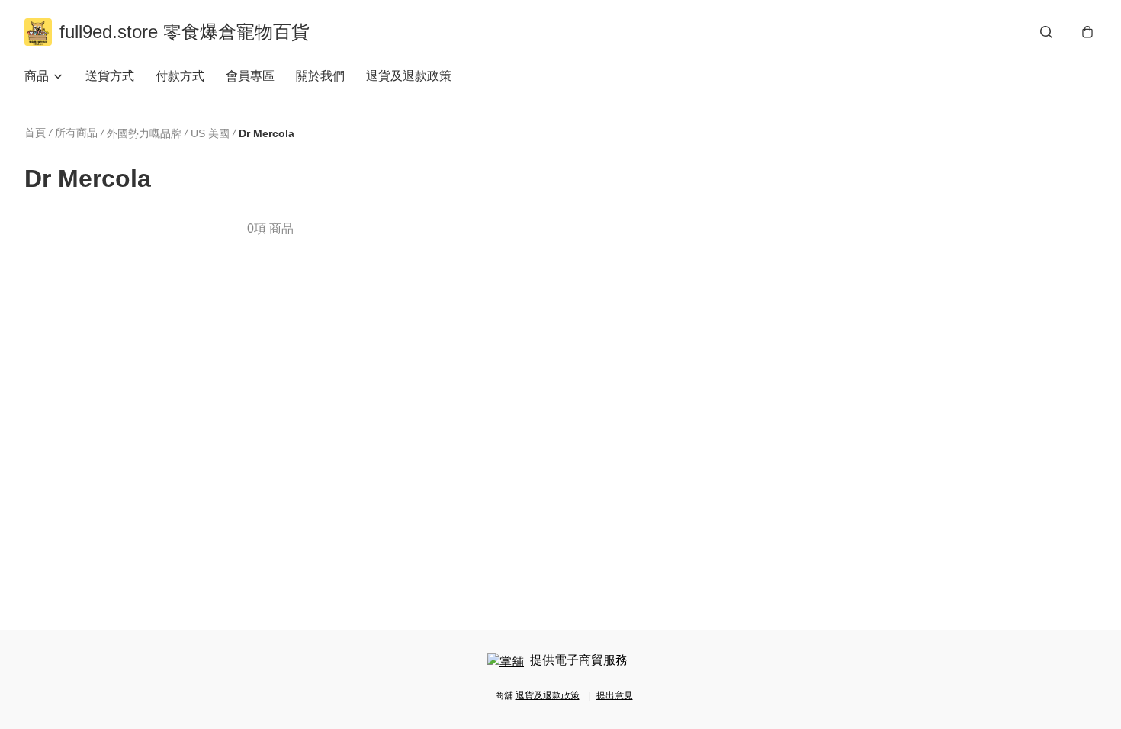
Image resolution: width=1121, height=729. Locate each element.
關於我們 (320, 75)
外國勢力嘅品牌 (144, 133)
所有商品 (76, 133)
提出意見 (614, 695)
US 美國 (210, 133)
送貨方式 (109, 75)
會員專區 (250, 75)
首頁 (35, 133)
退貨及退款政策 (408, 75)
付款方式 (180, 75)
